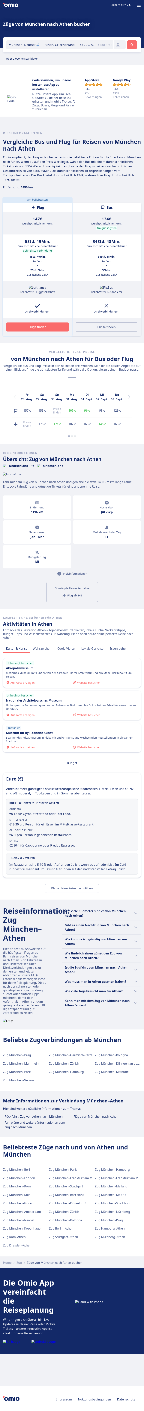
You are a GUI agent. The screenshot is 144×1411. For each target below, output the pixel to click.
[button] (87, 44)
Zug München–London (19, 1178)
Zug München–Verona (18, 1080)
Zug (19, 1263)
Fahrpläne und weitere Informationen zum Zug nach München (34, 1124)
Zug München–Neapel (18, 1220)
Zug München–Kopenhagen (22, 1228)
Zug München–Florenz (19, 1203)
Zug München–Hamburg (66, 1072)
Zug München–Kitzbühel (112, 1072)
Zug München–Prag (17, 1055)
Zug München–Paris (17, 1072)
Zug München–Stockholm (113, 1203)
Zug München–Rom (17, 1186)
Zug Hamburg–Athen (110, 1228)
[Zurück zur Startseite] (10, 5)
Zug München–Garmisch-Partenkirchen (77, 1055)
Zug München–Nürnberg (112, 1212)
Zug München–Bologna (111, 1055)
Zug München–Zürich (64, 1063)
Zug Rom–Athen (14, 1237)
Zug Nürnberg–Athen (110, 1237)
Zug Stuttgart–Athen (63, 1237)
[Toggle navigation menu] (138, 5)
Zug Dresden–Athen (17, 1245)
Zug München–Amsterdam (22, 1212)
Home (7, 1263)
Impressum (64, 1399)
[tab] (16, 648)
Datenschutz (126, 1399)
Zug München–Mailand (111, 1186)
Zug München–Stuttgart (66, 1186)
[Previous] (15, 397)
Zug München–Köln (17, 1195)
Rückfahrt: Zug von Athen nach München (33, 1116)
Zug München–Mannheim (21, 1063)
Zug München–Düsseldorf (67, 1203)
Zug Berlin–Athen (61, 1228)
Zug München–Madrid (110, 1195)
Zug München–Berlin (17, 1169)
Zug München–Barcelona (66, 1195)
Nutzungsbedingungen (94, 1399)
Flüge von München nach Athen (96, 1116)
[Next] (129, 397)
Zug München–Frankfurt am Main (73, 1178)
